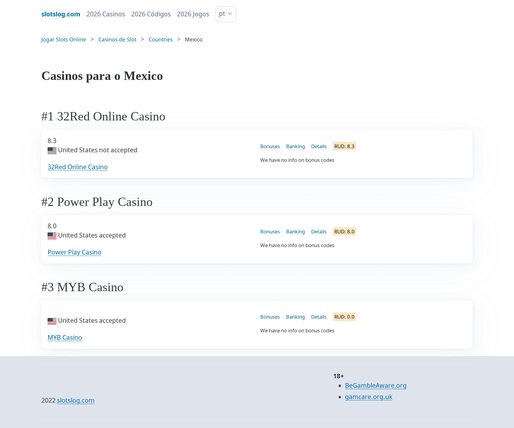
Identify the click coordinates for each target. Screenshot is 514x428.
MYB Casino (65, 337)
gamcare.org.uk (368, 397)
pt (222, 13)
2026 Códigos (151, 14)
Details (319, 146)
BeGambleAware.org (376, 385)
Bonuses (270, 146)
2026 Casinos (106, 14)
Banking (295, 146)
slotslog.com (76, 400)
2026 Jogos (193, 14)
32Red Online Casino (78, 167)
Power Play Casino (74, 252)
